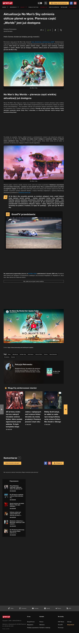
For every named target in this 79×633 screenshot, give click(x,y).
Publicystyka (33, 7)
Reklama (42, 625)
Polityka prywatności (33, 628)
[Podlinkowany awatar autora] (9, 367)
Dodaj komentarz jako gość (12, 463)
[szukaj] (45, 3)
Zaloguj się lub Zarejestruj (60, 3)
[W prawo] (65, 409)
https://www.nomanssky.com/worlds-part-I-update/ (20, 347)
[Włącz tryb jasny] (39, 3)
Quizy (23, 7)
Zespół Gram (31, 622)
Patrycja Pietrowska (10, 29)
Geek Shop (73, 7)
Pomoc (41, 622)
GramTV (60, 625)
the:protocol (70, 625)
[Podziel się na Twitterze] (61, 30)
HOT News (61, 622)
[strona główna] (11, 3)
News (4, 7)
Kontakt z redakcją (45, 628)
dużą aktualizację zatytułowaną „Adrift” (42, 42)
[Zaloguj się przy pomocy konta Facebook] (71, 3)
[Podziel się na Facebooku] (55, 30)
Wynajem (64, 7)
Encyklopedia (54, 7)
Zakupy (69, 622)
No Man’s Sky (32, 273)
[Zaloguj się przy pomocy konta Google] (75, 3)
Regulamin (30, 625)
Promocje (43, 7)
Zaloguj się (59, 463)
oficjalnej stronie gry (24, 192)
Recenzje (13, 7)
